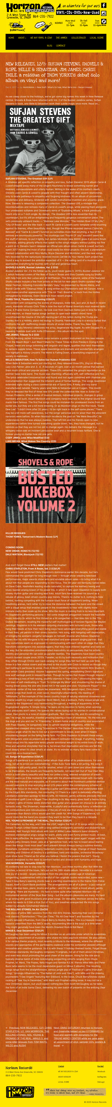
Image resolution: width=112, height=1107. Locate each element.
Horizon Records (19, 1068)
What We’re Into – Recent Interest (77, 87)
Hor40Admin (28, 87)
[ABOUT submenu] (25, 38)
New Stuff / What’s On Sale (49, 87)
